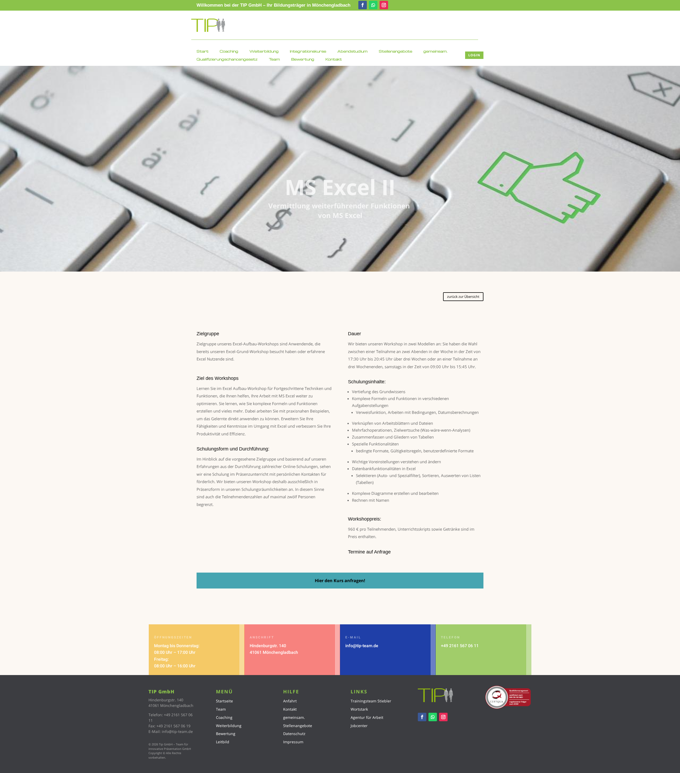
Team (274, 59)
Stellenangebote (395, 51)
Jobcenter (359, 725)
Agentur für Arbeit (367, 717)
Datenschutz (294, 733)
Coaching (229, 51)
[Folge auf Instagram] (384, 5)
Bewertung (302, 59)
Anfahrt (290, 700)
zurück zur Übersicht (463, 296)
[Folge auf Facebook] (362, 5)
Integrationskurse (308, 51)
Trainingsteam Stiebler (371, 700)
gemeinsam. (435, 51)
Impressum (293, 741)
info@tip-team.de (361, 645)
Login (474, 55)
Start (203, 51)
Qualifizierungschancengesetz (227, 59)
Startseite (224, 700)
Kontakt (333, 59)
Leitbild (222, 741)
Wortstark (359, 709)
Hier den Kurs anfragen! (340, 580)
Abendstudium (352, 51)
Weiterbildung (264, 51)
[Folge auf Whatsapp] (373, 5)
